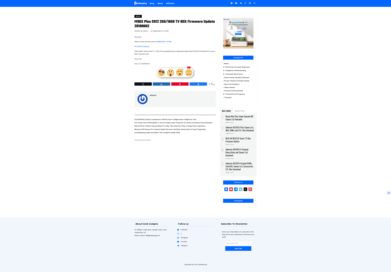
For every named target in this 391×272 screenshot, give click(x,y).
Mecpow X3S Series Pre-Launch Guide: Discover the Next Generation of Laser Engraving (170, 129)
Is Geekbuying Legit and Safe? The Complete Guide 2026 (157, 133)
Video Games (229, 87)
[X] (245, 3)
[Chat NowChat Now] (389, 193)
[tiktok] (240, 189)
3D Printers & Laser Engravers (237, 67)
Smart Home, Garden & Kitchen (236, 77)
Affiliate (170, 3)
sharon (145, 31)
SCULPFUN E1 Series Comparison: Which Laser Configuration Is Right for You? (165, 119)
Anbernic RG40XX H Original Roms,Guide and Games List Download (237, 152)
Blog (152, 3)
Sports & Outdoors (232, 84)
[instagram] (250, 3)
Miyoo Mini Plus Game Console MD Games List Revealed (239, 118)
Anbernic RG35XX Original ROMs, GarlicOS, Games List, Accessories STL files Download (239, 166)
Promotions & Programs (235, 94)
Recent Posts (240, 111)
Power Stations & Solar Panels (236, 81)
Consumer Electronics (234, 74)
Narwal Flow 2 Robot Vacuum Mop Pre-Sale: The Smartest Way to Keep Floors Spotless (169, 126)
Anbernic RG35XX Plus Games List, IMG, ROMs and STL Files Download (240, 129)
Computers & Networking (235, 70)
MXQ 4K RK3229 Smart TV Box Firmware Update (238, 140)
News (160, 3)
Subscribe (238, 248)
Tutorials (228, 97)
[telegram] (236, 189)
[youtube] (236, 3)
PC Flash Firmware (141, 46)
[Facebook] (231, 3)
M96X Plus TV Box (164, 42)
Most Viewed (226, 111)
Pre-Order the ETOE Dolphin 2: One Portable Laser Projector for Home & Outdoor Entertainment (173, 123)
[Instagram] (240, 3)
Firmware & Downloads (233, 91)
